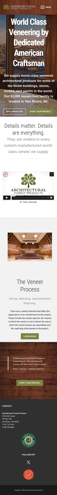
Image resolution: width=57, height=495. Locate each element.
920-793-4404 (9, 424)
